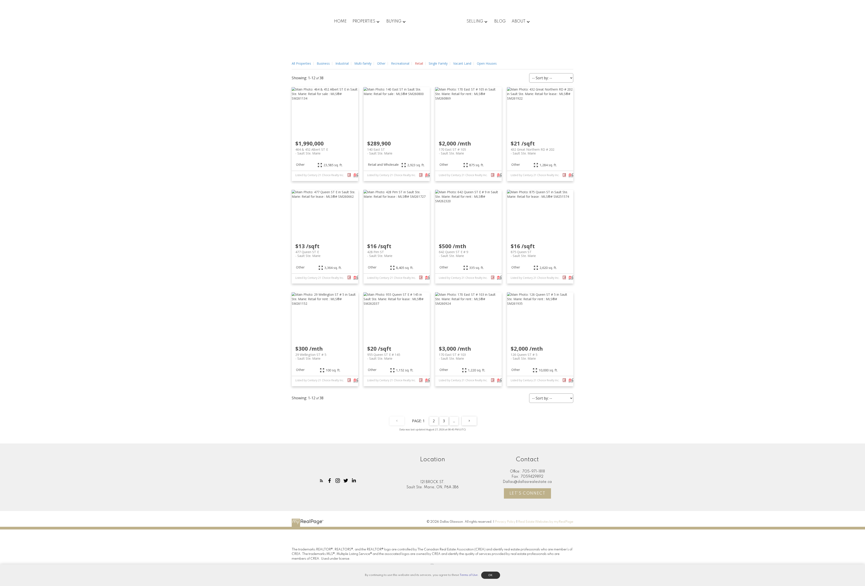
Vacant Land (462, 63)
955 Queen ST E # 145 (383, 356)
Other (381, 63)
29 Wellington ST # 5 (310, 356)
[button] (321, 480)
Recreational (400, 63)
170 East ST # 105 (452, 151)
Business (323, 63)
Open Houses (487, 63)
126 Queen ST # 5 (524, 356)
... (454, 420)
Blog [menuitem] (500, 21)
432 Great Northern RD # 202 (532, 151)
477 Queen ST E (308, 254)
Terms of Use (469, 575)
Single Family (438, 63)
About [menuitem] (519, 21)
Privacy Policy (505, 521)
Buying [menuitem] (393, 21)
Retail (419, 63)
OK (490, 575)
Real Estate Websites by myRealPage (545, 521)
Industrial (342, 63)
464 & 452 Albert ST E (311, 151)
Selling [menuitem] (475, 21)
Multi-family (362, 63)
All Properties (301, 63)
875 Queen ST (523, 254)
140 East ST (379, 151)
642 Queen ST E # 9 (453, 254)
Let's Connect (528, 493)
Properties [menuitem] (364, 21)
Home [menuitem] (340, 21)
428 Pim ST (379, 254)
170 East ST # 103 (452, 356)
